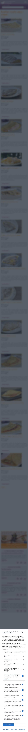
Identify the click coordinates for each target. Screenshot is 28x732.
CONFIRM (8, 724)
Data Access (14, 729)
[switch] (23, 659)
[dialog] (14, 680)
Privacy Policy (22, 729)
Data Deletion (6, 729)
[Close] (25, 632)
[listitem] (14, 656)
